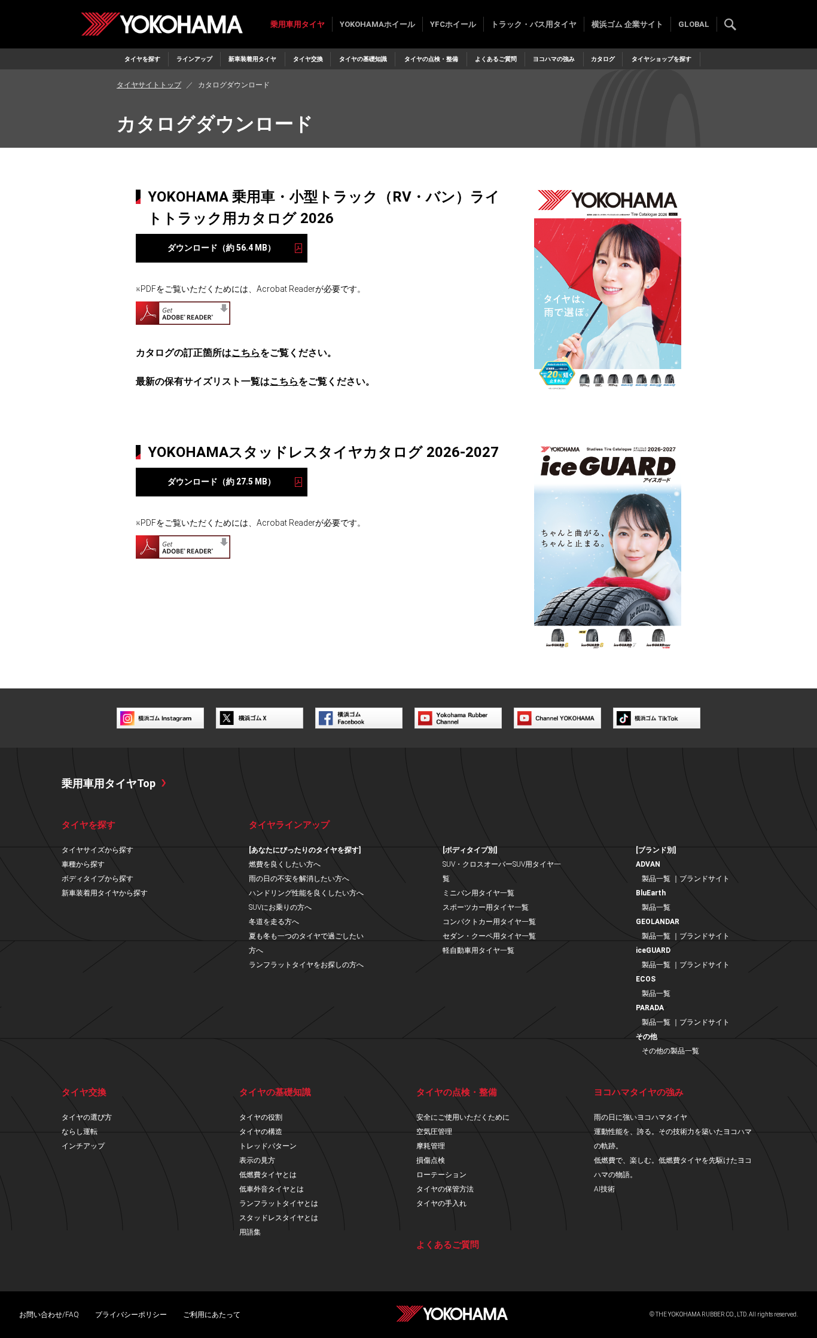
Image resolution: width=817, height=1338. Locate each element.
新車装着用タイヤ (252, 59)
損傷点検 (430, 1160)
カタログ (603, 59)
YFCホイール (453, 24)
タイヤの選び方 (87, 1117)
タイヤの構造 (260, 1131)
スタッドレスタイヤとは (278, 1218)
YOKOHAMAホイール (377, 24)
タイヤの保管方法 (445, 1189)
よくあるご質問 (496, 59)
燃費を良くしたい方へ (285, 864)
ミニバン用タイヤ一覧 (478, 893)
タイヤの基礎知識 (363, 59)
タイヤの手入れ (441, 1203)
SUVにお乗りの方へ (280, 907)
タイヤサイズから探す (97, 850)
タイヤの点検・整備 (431, 59)
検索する (730, 25)
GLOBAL (693, 24)
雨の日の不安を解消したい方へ (299, 878)
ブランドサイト (704, 878)
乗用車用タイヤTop (109, 783)
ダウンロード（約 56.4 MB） (221, 247)
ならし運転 (79, 1131)
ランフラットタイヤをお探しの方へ (306, 965)
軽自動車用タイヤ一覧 (478, 950)
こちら (245, 352)
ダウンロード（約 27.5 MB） (221, 481)
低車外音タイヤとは (271, 1189)
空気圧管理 (434, 1131)
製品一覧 (656, 878)
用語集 (250, 1232)
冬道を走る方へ (274, 922)
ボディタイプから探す (97, 878)
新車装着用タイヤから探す (105, 893)
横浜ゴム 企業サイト (627, 24)
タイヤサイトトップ (149, 85)
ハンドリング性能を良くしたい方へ (306, 893)
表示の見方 (257, 1160)
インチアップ (83, 1146)
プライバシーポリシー (131, 1314)
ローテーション (441, 1175)
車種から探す (83, 864)
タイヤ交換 (308, 59)
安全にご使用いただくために (463, 1117)
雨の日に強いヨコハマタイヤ (640, 1117)
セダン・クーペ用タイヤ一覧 (489, 936)
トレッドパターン (268, 1146)
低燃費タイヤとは (268, 1175)
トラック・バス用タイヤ (534, 24)
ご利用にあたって (211, 1314)
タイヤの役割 (260, 1117)
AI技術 (604, 1189)
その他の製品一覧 (670, 1051)
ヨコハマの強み (554, 59)
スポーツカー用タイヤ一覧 (486, 907)
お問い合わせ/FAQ (49, 1314)
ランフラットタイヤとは (278, 1203)
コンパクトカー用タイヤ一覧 (489, 922)
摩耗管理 (430, 1146)
